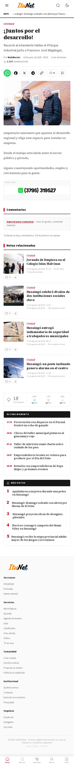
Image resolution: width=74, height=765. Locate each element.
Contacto (8, 692)
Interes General (11, 593)
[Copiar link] (41, 73)
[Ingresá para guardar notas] (62, 73)
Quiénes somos (11, 687)
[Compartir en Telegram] (33, 73)
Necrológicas (10, 608)
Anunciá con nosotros (14, 697)
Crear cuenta (10, 658)
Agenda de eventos (13, 618)
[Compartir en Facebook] (15, 73)
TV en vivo (9, 643)
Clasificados (9, 628)
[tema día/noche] (67, 5)
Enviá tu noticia (11, 663)
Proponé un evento (13, 668)
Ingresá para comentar (20, 222)
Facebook (8, 717)
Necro (51, 762)
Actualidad (9, 584)
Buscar (22, 762)
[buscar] (58, 5)
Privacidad (9, 702)
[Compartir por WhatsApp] (7, 73)
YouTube (8, 727)
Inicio (7, 762)
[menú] (7, 5)
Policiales (8, 589)
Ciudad (9, 24)
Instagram (8, 722)
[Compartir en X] (24, 73)
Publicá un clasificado (14, 672)
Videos (7, 638)
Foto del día (9, 633)
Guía (6, 623)
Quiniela (8, 613)
